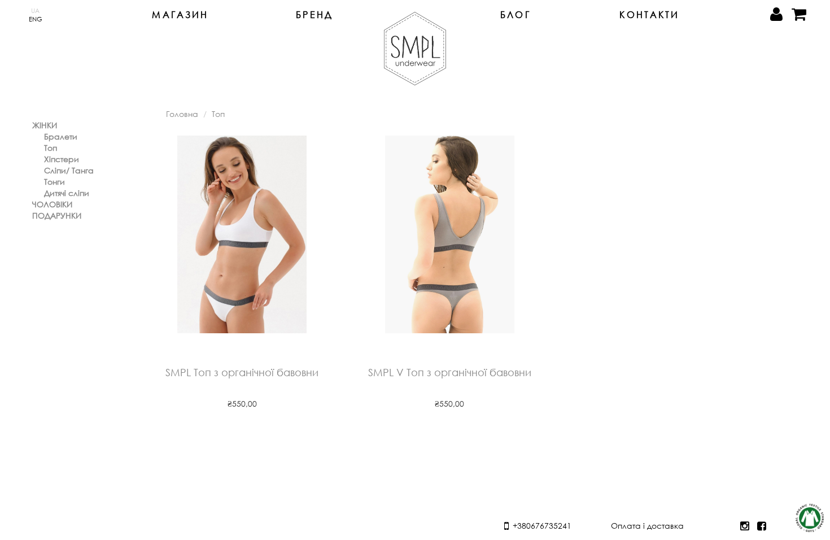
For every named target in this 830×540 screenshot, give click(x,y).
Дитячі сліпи (66, 193)
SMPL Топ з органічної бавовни (241, 372)
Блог (515, 14)
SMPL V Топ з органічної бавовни (449, 372)
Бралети (60, 136)
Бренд (314, 14)
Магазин (180, 14)
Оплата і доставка (647, 525)
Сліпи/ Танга (69, 170)
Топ (50, 148)
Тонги (54, 181)
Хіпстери (61, 159)
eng (35, 19)
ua (35, 10)
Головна (182, 114)
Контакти (649, 14)
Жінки (44, 125)
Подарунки (56, 215)
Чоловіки (52, 204)
